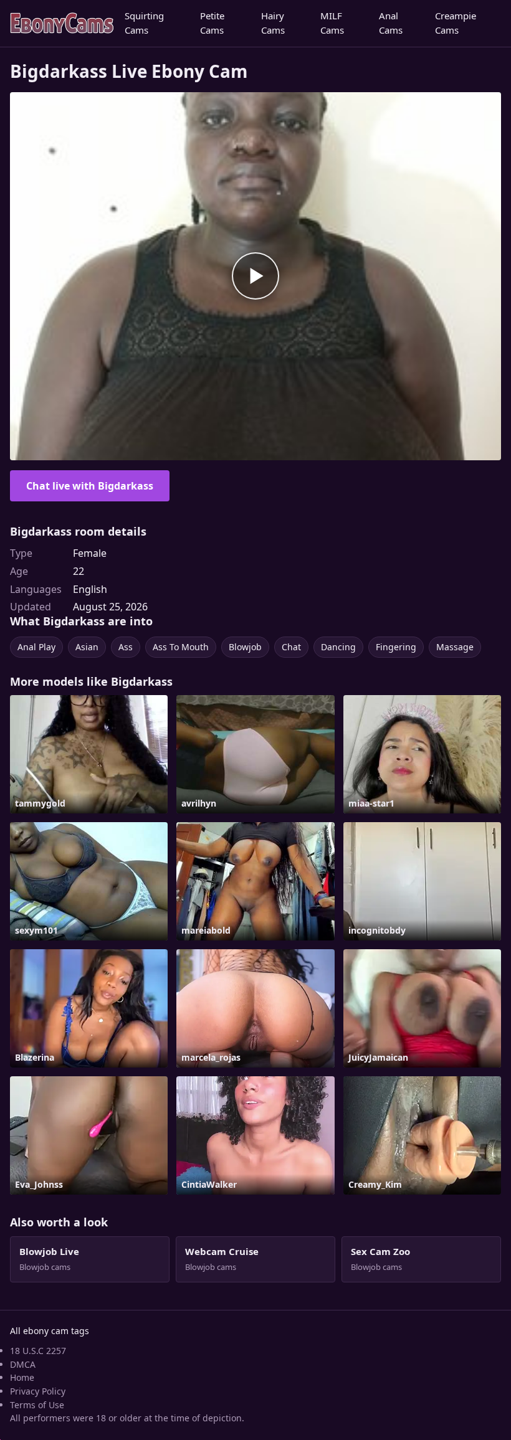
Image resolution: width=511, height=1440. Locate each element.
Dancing (338, 647)
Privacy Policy (37, 1391)
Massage (455, 647)
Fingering (396, 647)
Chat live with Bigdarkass (89, 486)
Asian (86, 647)
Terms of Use (37, 1405)
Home (22, 1377)
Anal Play (36, 647)
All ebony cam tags (49, 1331)
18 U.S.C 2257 (38, 1351)
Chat (291, 647)
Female (90, 553)
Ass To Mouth (181, 647)
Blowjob (245, 647)
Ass (125, 647)
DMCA (23, 1364)
